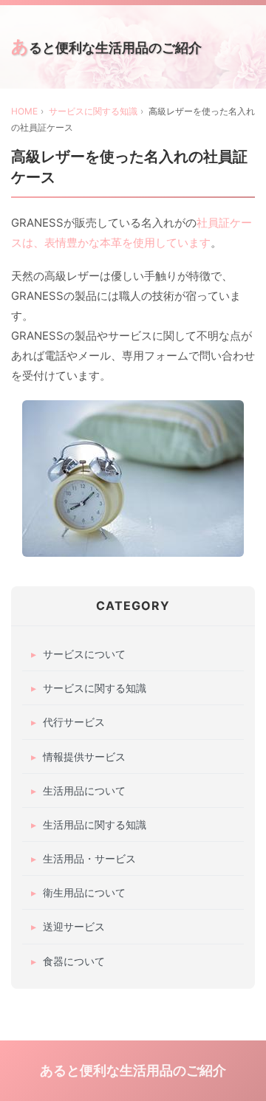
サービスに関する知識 (93, 111)
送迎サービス (74, 926)
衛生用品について (84, 892)
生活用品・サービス (89, 858)
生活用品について (84, 790)
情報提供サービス (84, 756)
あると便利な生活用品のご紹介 (106, 46)
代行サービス (74, 722)
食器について (74, 961)
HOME (24, 111)
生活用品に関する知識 (94, 824)
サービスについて (84, 654)
